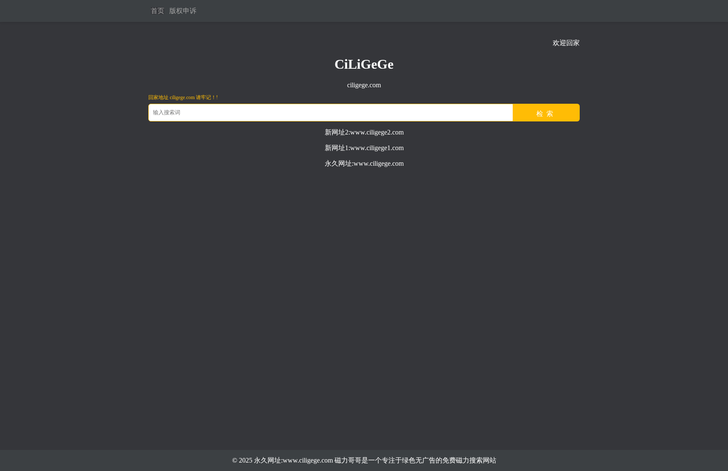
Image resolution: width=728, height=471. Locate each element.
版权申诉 (182, 10)
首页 (157, 10)
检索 (546, 113)
